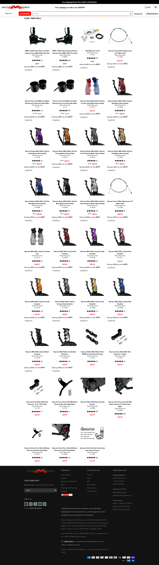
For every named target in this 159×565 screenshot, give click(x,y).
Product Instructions (92, 488)
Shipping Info (64, 491)
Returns (89, 478)
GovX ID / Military (91, 484)
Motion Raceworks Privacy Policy (69, 488)
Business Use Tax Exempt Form (69, 481)
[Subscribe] (55, 490)
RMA (88, 481)
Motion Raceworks (36, 508)
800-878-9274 (153, 13)
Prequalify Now (28, 69)
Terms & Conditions (92, 491)
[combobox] (82, 14)
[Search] (131, 14)
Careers (63, 484)
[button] (25, 13)
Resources (63, 478)
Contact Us (138, 13)
